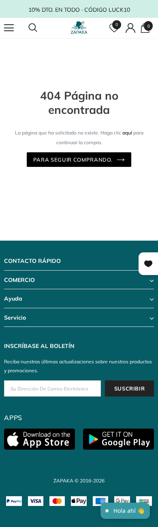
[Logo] (80, 27)
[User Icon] (130, 28)
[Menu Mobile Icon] (9, 28)
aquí (127, 133)
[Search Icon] (40, 27)
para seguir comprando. (73, 159)
